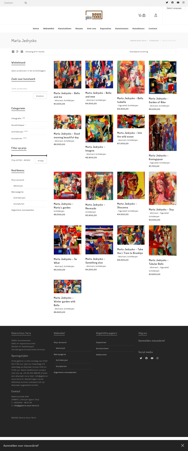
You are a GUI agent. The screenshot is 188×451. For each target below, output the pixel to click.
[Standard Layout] (13, 52)
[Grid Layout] (22, 52)
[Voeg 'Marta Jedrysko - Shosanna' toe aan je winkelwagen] (123, 193)
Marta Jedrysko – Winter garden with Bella (64, 301)
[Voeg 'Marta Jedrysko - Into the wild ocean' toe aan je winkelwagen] (123, 122)
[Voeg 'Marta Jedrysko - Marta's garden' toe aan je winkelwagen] (60, 193)
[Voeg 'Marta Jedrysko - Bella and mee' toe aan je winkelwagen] (92, 82)
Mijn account (17, 180)
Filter (41, 161)
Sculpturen (16, 138)
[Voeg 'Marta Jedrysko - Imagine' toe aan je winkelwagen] (92, 136)
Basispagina (17, 192)
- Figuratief (122, 105)
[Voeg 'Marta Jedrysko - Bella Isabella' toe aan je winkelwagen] (123, 87)
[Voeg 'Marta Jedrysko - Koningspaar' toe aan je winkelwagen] (155, 144)
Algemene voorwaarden (22, 210)
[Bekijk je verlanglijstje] (144, 15)
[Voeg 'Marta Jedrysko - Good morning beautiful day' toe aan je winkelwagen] (60, 123)
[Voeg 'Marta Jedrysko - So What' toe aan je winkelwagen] (60, 248)
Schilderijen (69, 100)
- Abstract (58, 100)
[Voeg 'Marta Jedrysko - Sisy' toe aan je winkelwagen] (155, 198)
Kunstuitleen (102, 348)
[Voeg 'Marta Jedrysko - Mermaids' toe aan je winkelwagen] (92, 194)
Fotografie (16, 118)
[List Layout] (17, 52)
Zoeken (40, 96)
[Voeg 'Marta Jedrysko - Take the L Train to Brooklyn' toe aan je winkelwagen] (123, 238)
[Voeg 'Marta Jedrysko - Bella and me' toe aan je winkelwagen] (60, 82)
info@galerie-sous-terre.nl (26, 405)
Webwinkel (101, 354)
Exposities (101, 342)
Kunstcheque (17, 125)
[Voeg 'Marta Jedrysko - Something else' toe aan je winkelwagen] (92, 248)
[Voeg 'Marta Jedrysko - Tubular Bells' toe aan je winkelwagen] (155, 249)
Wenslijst (18, 186)
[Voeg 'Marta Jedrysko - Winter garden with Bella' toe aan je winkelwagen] (60, 287)
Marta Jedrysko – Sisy (161, 209)
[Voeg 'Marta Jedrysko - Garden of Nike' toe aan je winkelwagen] (155, 87)
